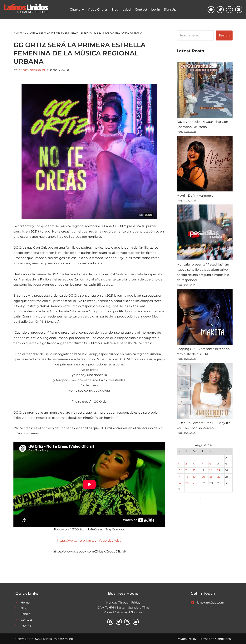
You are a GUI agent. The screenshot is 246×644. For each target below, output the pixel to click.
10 (179, 470)
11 (186, 470)
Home (17, 32)
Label (126, 9)
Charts (75, 9)
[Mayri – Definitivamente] (205, 164)
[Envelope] (238, 9)
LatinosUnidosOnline (31, 70)
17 (179, 476)
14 (210, 470)
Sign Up (170, 9)
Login (155, 9)
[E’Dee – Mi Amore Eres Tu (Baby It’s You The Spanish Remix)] (205, 391)
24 (179, 483)
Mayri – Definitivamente (195, 195)
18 (186, 476)
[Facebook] (211, 9)
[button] (77, 9)
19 (194, 476)
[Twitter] (220, 9)
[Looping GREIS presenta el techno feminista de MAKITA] (205, 317)
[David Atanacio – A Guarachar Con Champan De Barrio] (205, 90)
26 (194, 483)
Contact (141, 9)
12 (194, 470)
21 (210, 476)
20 (203, 476)
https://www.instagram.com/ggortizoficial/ (89, 540)
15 (218, 470)
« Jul (203, 499)
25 (187, 483)
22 (218, 476)
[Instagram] (229, 9)
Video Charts (98, 9)
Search (224, 35)
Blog (115, 9)
